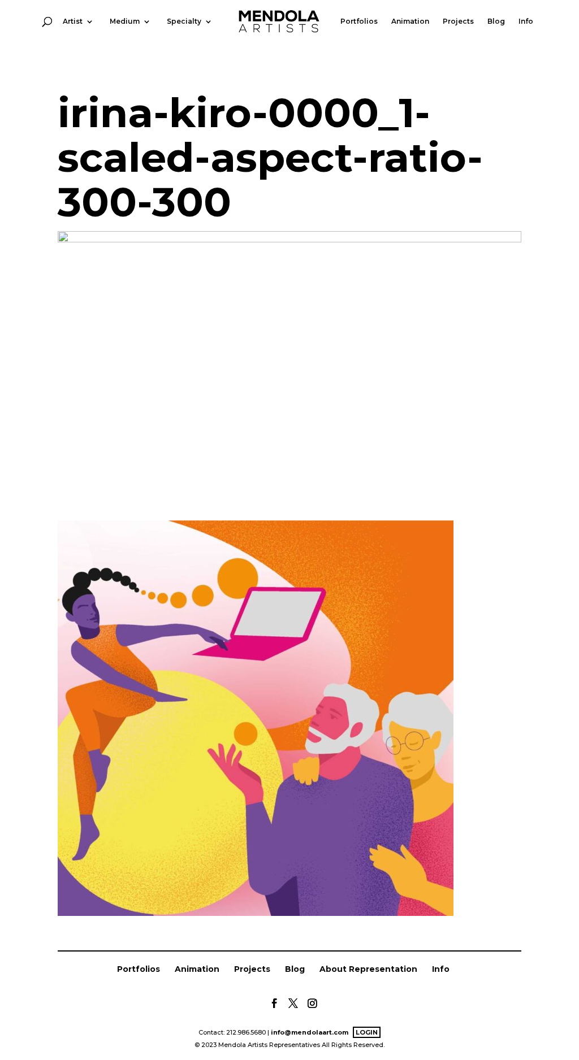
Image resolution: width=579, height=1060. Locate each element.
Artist (73, 21)
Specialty (184, 21)
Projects (458, 21)
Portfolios (359, 21)
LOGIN (367, 1032)
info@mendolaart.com (309, 1032)
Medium (125, 21)
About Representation (368, 969)
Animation (410, 21)
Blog (496, 21)
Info (525, 21)
